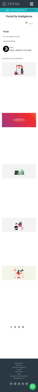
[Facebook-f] (11, 383)
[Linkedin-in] (15, 383)
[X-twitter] (22, 383)
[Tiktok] (26, 383)
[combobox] (10, 23)
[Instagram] (19, 383)
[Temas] (26, 23)
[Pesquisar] (20, 23)
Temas (31, 23)
